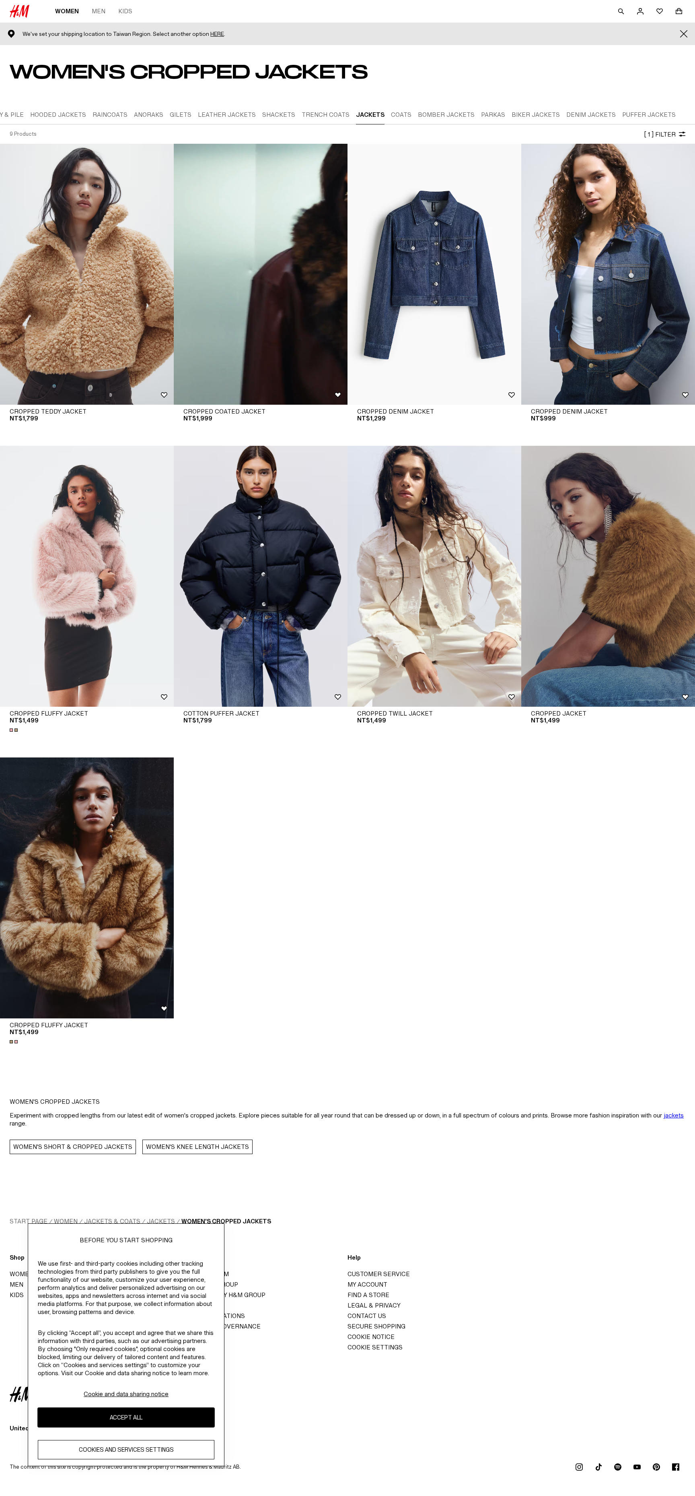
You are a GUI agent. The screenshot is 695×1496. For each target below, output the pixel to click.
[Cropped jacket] (608, 576)
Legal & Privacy (374, 1305)
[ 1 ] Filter (660, 134)
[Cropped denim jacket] (434, 274)
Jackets (161, 1221)
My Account (367, 1284)
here (217, 34)
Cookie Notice (371, 1336)
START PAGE (28, 1221)
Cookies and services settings (126, 1449)
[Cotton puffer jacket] (261, 576)
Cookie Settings (375, 1347)
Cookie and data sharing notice (126, 1393)
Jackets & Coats (112, 1221)
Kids (125, 11)
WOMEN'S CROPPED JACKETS (226, 1221)
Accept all (126, 1417)
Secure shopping (376, 1326)
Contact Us (367, 1315)
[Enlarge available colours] (14, 730)
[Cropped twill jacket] (434, 576)
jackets (674, 1115)
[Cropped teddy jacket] (87, 274)
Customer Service (379, 1273)
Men (98, 11)
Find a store (368, 1294)
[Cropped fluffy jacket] (87, 576)
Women (67, 11)
